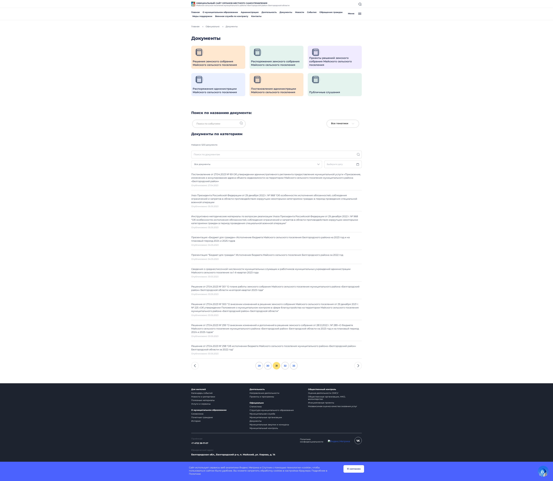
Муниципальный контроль (264, 428)
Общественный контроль (322, 389)
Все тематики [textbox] (339, 123)
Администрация (250, 12)
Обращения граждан (331, 12)
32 (285, 365)
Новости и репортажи (203, 396)
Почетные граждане (202, 417)
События (312, 12)
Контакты (256, 16)
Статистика (256, 406)
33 (293, 365)
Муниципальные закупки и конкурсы (269, 424)
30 (267, 365)
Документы (286, 12)
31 (276, 365)
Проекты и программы (262, 396)
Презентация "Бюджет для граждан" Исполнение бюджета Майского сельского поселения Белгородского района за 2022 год (267, 255)
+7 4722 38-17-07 (199, 443)
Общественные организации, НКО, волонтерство (326, 397)
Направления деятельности (264, 393)
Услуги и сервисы (201, 404)
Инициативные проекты (321, 402)
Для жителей (198, 389)
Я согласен (354, 468)
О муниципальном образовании (220, 12)
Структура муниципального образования (272, 410)
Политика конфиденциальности (311, 440)
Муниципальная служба (262, 413)
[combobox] (343, 124)
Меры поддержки (202, 16)
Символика (197, 413)
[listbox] (256, 164)
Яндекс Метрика (249, 467)
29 (259, 365)
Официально (257, 403)
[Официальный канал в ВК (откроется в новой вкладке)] (358, 440)
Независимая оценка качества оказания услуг (332, 406)
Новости (299, 12)
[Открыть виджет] (543, 471)
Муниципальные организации (266, 417)
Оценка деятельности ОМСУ (323, 393)
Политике (195, 474)
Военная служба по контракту (231, 16)
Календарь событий (202, 393)
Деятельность (269, 12)
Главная (195, 12)
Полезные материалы (203, 400)
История (195, 421)
